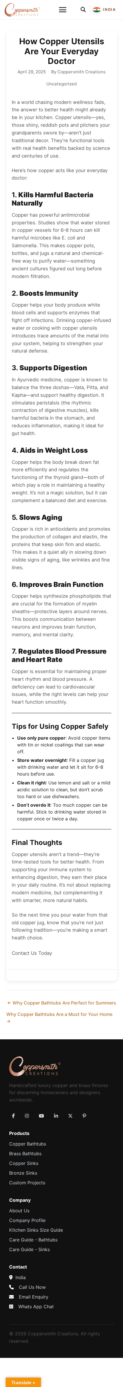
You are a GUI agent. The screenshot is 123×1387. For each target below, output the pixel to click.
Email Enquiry (33, 1297)
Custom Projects (27, 1182)
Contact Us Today (32, 953)
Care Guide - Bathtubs (33, 1240)
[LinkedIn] (56, 1116)
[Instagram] (27, 1116)
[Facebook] (13, 1116)
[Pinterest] (84, 1116)
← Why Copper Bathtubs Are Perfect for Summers (61, 1003)
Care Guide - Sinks (29, 1249)
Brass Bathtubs (25, 1153)
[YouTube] (41, 1116)
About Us (19, 1210)
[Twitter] (70, 1116)
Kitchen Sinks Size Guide (36, 1230)
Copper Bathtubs (27, 1144)
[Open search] (83, 9)
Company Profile (27, 1220)
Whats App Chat (36, 1306)
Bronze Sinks (23, 1173)
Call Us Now (32, 1287)
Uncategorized (61, 83)
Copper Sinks (23, 1163)
